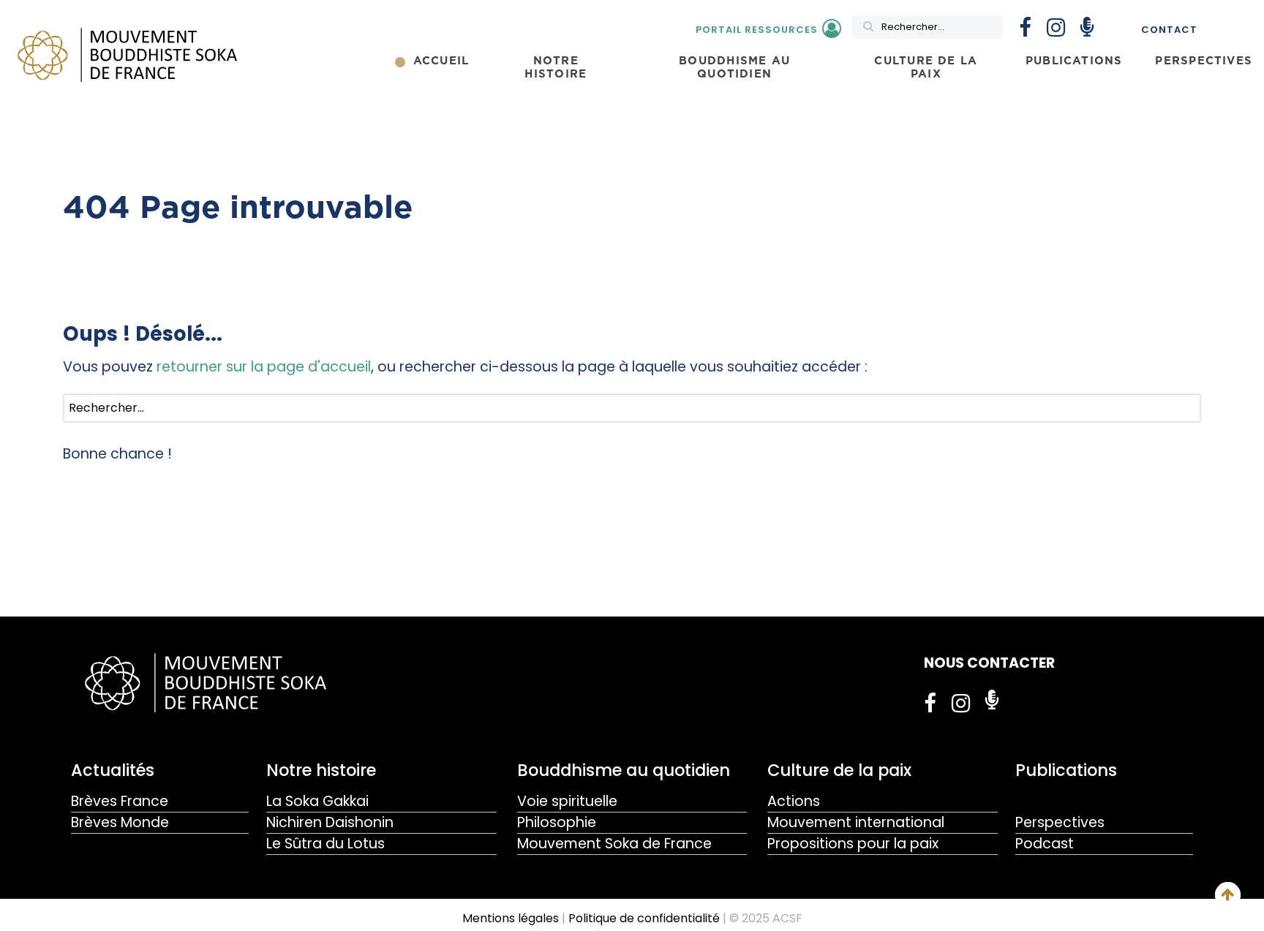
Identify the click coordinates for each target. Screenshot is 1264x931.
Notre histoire (321, 770)
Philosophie (556, 822)
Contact (1169, 30)
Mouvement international (855, 822)
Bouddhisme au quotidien (623, 770)
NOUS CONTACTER (989, 663)
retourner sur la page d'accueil (264, 367)
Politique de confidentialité (644, 918)
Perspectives (1060, 822)
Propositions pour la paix (852, 843)
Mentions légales (510, 918)
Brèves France (119, 801)
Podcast (1044, 843)
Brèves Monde (120, 822)
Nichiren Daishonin (330, 822)
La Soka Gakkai (317, 801)
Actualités (112, 770)
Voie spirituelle (567, 801)
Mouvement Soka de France (614, 843)
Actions (793, 801)
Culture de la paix (839, 770)
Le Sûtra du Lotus (325, 843)
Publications (1066, 770)
